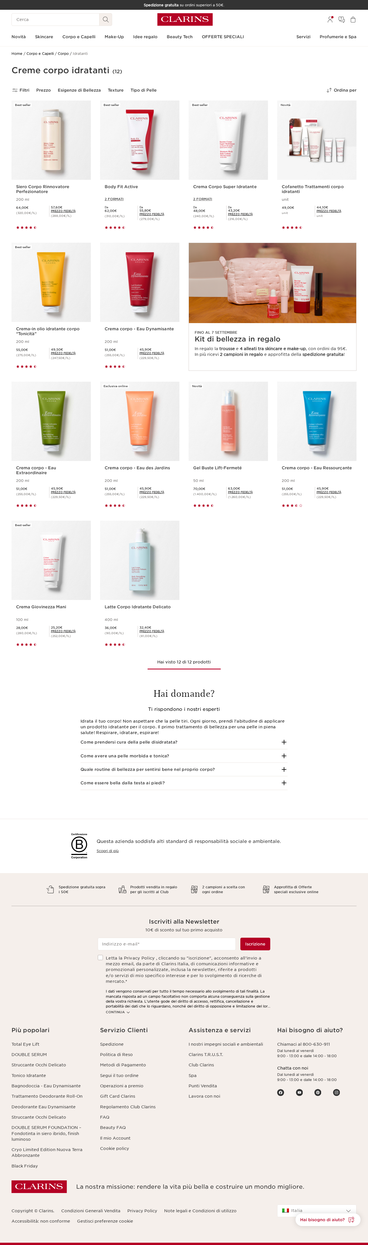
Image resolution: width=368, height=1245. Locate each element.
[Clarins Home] (185, 19)
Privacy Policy (142, 1211)
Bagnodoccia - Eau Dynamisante (46, 1086)
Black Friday (25, 1166)
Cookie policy (114, 1148)
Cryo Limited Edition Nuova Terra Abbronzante (47, 1152)
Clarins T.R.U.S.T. (206, 1054)
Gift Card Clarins (117, 1096)
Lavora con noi (204, 1096)
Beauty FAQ (113, 1127)
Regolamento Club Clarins (128, 1107)
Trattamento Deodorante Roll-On (47, 1096)
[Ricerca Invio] (105, 19)
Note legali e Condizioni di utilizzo (200, 1211)
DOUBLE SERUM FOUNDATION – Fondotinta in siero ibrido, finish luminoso (46, 1133)
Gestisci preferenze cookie (105, 1221)
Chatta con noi (292, 1068)
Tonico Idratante (29, 1075)
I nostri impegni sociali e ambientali (226, 1044)
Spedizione (112, 1044)
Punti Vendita (203, 1086)
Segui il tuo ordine (119, 1075)
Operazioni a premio (121, 1086)
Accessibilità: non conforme (41, 1221)
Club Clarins (201, 1065)
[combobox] (316, 1211)
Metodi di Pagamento (123, 1065)
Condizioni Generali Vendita (90, 1211)
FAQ (104, 1117)
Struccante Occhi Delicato (39, 1065)
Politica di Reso (116, 1054)
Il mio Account (115, 1138)
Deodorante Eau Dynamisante (44, 1107)
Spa (193, 1075)
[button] (184, 742)
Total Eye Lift (25, 1044)
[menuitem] (330, 19)
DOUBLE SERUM (29, 1054)
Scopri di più (108, 851)
